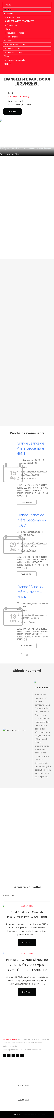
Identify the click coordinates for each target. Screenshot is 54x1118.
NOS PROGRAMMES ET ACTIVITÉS (19, 21)
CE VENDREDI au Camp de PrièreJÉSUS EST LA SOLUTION (34, 1080)
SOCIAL (7, 56)
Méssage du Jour (14, 48)
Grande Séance (28, 478)
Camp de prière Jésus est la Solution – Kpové (34, 544)
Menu (8, 4)
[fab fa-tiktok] (37, 70)
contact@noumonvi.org (18, 96)
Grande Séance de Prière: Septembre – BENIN (31, 448)
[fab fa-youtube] (22, 70)
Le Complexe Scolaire (16, 60)
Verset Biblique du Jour (17, 44)
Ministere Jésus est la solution (34, 1114)
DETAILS (26, 942)
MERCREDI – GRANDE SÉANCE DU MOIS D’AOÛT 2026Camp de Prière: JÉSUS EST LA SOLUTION (34, 1093)
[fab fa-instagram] (32, 70)
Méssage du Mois (14, 52)
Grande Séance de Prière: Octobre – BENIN (30, 592)
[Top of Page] (46, 1112)
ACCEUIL (8, 9)
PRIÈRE (7, 29)
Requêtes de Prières (15, 33)
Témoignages (12, 37)
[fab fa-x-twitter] (27, 70)
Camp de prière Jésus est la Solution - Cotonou (34, 473)
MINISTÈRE (9, 13)
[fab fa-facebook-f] (17, 70)
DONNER (7, 64)
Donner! (13, 111)
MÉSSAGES (9, 40)
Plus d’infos (27, 502)
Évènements (12, 25)
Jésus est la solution (10, 1039)
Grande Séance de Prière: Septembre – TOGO (31, 520)
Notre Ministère (13, 17)
